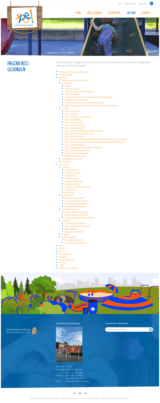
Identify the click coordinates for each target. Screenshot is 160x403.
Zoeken (62, 265)
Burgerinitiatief (67, 195)
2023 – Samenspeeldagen (75, 144)
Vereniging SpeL (130, 4)
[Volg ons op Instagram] (85, 393)
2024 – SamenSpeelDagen (75, 128)
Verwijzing (143, 4)
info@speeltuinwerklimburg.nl (77, 381)
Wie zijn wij (94, 13)
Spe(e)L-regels (67, 83)
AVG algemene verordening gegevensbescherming (84, 102)
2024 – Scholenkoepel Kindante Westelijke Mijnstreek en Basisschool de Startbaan (96, 139)
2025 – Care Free (71, 113)
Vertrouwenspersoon (73, 94)
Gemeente (66, 220)
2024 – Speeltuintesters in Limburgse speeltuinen (83, 130)
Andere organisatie (69, 237)
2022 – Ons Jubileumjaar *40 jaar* (77, 150)
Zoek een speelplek (66, 259)
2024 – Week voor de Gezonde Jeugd (79, 133)
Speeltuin (65, 167)
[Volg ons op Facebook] (74, 393)
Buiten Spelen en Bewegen (75, 223)
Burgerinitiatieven (71, 228)
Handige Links (70, 192)
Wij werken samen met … (74, 240)
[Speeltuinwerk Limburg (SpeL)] (25, 18)
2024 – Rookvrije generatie (75, 136)
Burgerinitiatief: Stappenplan (76, 206)
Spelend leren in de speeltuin (76, 214)
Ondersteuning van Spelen (72, 158)
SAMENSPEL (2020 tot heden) (76, 156)
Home (78, 13)
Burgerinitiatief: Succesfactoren (77, 203)
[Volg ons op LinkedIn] (80, 393)
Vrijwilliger (66, 234)
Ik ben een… (114, 13)
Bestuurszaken (70, 175)
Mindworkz (125, 398)
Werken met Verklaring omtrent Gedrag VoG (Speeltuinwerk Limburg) (91, 105)
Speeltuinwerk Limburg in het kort (75, 80)
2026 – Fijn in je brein (72, 111)
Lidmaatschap (70, 189)
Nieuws (131, 13)
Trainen (67, 85)
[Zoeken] (151, 3)
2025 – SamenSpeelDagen (75, 125)
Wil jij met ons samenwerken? (76, 242)
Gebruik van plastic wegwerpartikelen (79, 91)
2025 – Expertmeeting (73, 119)
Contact (146, 13)
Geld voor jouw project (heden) (77, 153)
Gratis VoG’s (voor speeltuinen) (76, 99)
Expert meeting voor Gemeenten (77, 226)
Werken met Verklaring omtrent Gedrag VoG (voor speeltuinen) (89, 97)
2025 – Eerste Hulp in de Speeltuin (78, 116)
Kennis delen (67, 161)
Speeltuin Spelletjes (72, 172)
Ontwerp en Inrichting (73, 184)
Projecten (65, 108)
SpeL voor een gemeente (74, 231)
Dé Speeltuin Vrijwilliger (74, 181)
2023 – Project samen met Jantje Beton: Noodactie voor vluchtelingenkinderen (95, 142)
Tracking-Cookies (65, 74)
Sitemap (62, 262)
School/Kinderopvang (70, 209)
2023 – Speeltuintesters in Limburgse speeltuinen (83, 147)
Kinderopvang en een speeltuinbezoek (80, 217)
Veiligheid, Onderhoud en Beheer (77, 186)
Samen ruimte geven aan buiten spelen (74, 71)
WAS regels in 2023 (72, 88)
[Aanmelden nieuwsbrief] (150, 329)
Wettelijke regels (71, 178)
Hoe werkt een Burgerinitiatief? (76, 200)
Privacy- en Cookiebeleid (68, 268)
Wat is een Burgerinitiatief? (75, 198)
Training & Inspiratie (72, 170)
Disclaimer (74, 398)
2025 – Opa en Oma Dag (74, 122)
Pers (119, 4)
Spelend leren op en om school (77, 212)
